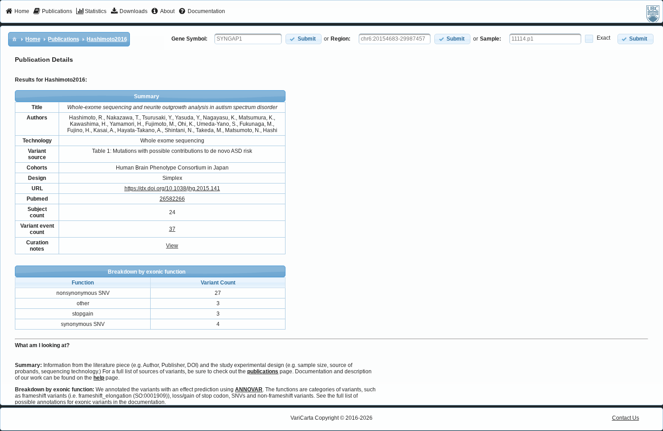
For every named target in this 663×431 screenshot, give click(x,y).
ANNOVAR (248, 389)
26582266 (172, 199)
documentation (146, 402)
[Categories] (14, 38)
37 (172, 229)
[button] (303, 39)
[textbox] (248, 38)
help (98, 378)
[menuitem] (17, 11)
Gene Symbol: (189, 39)
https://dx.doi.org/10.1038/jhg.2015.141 (172, 188)
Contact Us (625, 418)
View (172, 246)
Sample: (490, 39)
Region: (340, 39)
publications (262, 371)
